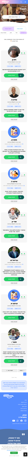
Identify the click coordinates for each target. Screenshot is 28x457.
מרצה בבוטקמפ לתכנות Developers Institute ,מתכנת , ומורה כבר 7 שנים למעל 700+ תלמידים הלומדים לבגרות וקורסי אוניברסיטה (14, 272)
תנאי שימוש (24, 406)
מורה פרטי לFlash (17, 382)
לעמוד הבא (10, 370)
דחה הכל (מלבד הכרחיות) (14, 455)
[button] (25, 454)
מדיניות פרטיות (24, 408)
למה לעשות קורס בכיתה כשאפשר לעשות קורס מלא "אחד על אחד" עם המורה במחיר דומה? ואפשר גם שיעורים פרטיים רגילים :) (14, 354)
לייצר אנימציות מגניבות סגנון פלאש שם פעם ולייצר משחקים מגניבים (14, 70)
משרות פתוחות (24, 410)
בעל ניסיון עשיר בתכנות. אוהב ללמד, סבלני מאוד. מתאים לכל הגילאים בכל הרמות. (14, 312)
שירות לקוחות (24, 402)
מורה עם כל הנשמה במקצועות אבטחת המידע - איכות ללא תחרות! (14, 110)
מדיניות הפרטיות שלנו (11, 450)
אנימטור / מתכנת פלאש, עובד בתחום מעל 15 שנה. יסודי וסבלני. (14, 230)
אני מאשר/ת (14, 452)
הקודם (21, 370)
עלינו (26, 400)
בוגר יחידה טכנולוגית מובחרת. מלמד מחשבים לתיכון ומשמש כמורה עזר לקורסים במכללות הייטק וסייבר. (14, 151)
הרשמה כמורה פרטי (22, 404)
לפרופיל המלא (14, 79)
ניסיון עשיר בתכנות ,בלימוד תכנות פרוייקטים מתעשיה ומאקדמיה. (14, 192)
